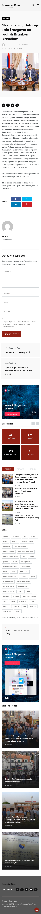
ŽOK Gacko (7, 611)
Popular (20, 469)
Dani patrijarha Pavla (25, 552)
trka (24, 606)
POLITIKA (6, 18)
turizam (33, 606)
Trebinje (16, 606)
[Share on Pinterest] (17, 105)
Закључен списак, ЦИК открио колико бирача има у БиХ (27, 517)
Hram (5, 571)
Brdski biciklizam (20, 547)
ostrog (20, 591)
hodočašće (26, 567)
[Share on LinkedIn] (12, 105)
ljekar (33, 576)
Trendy (33, 469)
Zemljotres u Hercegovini (17, 352)
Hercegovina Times (10, 567)
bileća (5, 542)
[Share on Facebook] (3, 105)
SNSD (13, 601)
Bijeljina (33, 537)
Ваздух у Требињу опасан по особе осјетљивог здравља (26, 491)
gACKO (5, 562)
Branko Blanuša (27, 542)
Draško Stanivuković (10, 557)
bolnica (14, 542)
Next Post (9, 363)
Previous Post (15, 348)
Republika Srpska (29, 596)
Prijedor (16, 596)
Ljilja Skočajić (8, 581)
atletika (5, 537)
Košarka (23, 576)
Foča (23, 557)
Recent (8, 469)
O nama (4, 901)
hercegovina (25, 562)
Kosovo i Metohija (9, 576)
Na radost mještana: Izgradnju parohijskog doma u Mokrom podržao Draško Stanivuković (26, 505)
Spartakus (22, 601)
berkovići (16, 537)
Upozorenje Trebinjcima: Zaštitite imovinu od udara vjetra (18, 370)
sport (32, 601)
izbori (14, 571)
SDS (4, 601)
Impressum (13, 901)
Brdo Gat (6, 547)
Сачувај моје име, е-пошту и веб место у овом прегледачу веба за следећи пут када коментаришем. (19, 324)
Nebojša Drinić (8, 591)
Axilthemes (13, 907)
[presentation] (33, 423)
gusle (15, 562)
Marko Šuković (8, 586)
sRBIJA (6, 606)
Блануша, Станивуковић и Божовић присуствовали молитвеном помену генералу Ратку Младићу (26, 478)
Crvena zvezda (8, 552)
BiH (25, 537)
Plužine (6, 596)
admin (5, 236)
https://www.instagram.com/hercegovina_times (20, 618)
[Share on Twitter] (8, 105)
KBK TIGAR (24, 571)
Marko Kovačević (23, 581)
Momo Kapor (22, 586)
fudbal (32, 557)
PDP (28, 591)
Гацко (18, 611)
